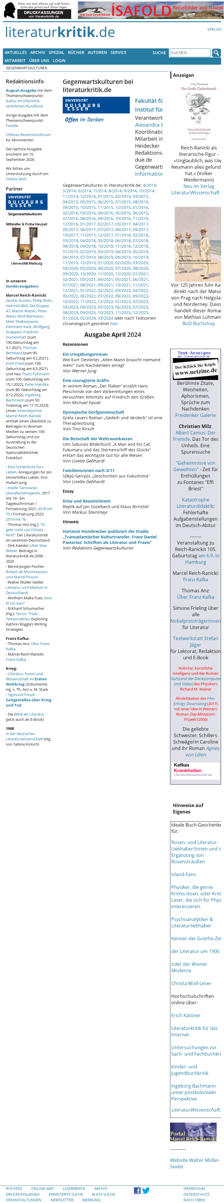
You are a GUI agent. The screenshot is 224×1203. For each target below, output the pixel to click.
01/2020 (105, 262)
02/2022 (105, 290)
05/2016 (123, 213)
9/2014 (130, 190)
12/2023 (140, 312)
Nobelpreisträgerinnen (195, 621)
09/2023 (88, 312)
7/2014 (99, 190)
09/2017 (140, 229)
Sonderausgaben (22, 286)
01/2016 (140, 207)
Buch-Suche (103, 1194)
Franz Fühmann (36, 373)
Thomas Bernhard (21, 350)
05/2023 (105, 307)
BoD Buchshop (199, 323)
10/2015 (88, 207)
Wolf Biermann (30, 316)
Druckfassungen (23, 1194)
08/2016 (88, 218)
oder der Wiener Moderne (189, 967)
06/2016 (140, 213)
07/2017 (105, 229)
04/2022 (140, 290)
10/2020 (88, 273)
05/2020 (88, 268)
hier (113, 323)
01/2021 (140, 273)
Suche (159, 52)
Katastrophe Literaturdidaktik (195, 502)
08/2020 (140, 268)
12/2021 (70, 290)
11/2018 (123, 246)
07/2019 (88, 257)
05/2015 (88, 202)
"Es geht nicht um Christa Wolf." (25, 530)
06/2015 (105, 202)
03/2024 (105, 318)
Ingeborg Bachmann (23, 397)
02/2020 (123, 262)
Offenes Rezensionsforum (28, 134)
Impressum (194, 1188)
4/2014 (149, 185)
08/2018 (70, 246)
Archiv (37, 52)
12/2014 (88, 196)
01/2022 (88, 290)
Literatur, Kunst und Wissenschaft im (26, 679)
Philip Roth (42, 300)
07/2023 (140, 307)
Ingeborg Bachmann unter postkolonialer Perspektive (193, 1092)
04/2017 (140, 224)
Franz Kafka (16, 659)
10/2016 (123, 218)
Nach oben (194, 1199)
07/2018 (140, 240)
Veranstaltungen (23, 1199)
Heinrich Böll (17, 305)
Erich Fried (15, 363)
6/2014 (84, 190)
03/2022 (123, 290)
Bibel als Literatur (29, 714)
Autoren (97, 52)
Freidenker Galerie (195, 415)
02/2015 (123, 196)
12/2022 (105, 301)
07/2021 (70, 285)
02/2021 (70, 279)
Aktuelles (16, 52)
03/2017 (123, 224)
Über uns (39, 60)
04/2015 (70, 202)
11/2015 (105, 207)
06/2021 (140, 279)
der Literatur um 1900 (195, 951)
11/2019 (70, 262)
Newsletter (62, 1199)
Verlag (214, 29)
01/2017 (88, 224)
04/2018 (88, 240)
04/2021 (105, 279)
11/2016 (140, 218)
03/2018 (70, 240)
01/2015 (105, 196)
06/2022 (88, 296)
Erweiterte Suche (66, 1194)
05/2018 (105, 240)
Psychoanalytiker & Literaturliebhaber (192, 922)
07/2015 (123, 202)
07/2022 (105, 296)
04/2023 (88, 307)
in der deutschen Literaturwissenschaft (24, 736)
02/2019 (88, 251)
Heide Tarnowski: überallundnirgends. (23, 490)
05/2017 (70, 229)
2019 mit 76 (16, 519)
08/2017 (123, 229)
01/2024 (70, 318)
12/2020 (123, 273)
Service (119, 52)
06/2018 (123, 240)
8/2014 (115, 190)
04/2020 (70, 268)
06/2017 (88, 229)
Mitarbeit (15, 60)
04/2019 (123, 251)
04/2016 (105, 213)
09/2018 (88, 246)
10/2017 (70, 235)
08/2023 (70, 312)
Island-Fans (183, 874)
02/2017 (105, 224)
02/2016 (70, 213)
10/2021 (123, 285)
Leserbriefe (74, 1188)
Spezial (56, 52)
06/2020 (105, 268)
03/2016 (88, 213)
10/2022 (70, 301)
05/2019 (140, 251)
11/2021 (140, 285)
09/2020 (70, 273)
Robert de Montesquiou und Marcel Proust (27, 574)
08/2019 (105, 257)
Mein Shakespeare (22, 321)
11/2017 (88, 235)
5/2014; (70, 190)
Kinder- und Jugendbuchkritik (189, 1069)
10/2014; (147, 190)
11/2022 (88, 301)
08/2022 (123, 296)
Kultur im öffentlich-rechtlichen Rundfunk (24, 103)
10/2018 (105, 246)
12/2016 (70, 224)
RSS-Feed (14, 1188)
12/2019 (88, 262)
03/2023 (70, 307)
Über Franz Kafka (195, 597)
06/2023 (123, 307)
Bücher (76, 52)
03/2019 (105, 251)
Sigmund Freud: (28, 700)
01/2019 (70, 251)
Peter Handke (37, 384)
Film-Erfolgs (195, 701)
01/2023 (123, 301)
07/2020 (123, 268)
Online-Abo (15, 179)
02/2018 (140, 235)
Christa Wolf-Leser (191, 983)
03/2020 (140, 262)
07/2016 (70, 218)
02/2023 (140, 301)
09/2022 (140, 296)
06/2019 (70, 257)
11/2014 (70, 196)
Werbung (91, 1199)
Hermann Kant (19, 326)
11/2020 (105, 273)
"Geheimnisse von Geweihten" (194, 466)
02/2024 (88, 318)
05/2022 (70, 296)
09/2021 (105, 285)
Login (59, 60)
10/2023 (105, 312)
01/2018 (123, 235)
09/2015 (70, 207)
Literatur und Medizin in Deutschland (27, 590)
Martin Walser (24, 310)
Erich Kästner (186, 1015)
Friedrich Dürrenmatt (22, 334)
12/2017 (105, 235)
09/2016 (105, 218)
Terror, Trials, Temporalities (22, 616)
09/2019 (123, 257)
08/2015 (140, 202)
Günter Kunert (18, 300)
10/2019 (140, 257)
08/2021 (88, 285)
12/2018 (140, 246)
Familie (12, 125)
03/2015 (140, 196)
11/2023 (123, 312)
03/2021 (88, 279)
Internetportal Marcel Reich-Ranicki (24, 413)
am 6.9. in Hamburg (202, 558)
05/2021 (123, 279)
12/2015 (123, 207)
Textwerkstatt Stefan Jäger (195, 641)
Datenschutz (196, 1194)
